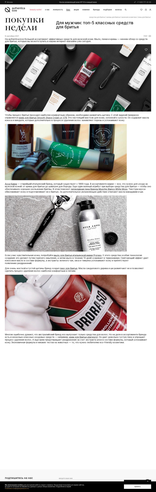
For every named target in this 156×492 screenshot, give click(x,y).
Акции (76, 10)
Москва (10, 2)
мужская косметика (129, 17)
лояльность (58, 10)
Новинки (86, 10)
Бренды (96, 10)
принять (137, 486)
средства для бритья (97, 17)
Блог (68, 10)
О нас (47, 10)
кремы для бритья (113, 17)
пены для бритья (144, 17)
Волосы (118, 10)
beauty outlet (36, 10)
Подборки (107, 10)
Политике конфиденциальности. (17, 488)
